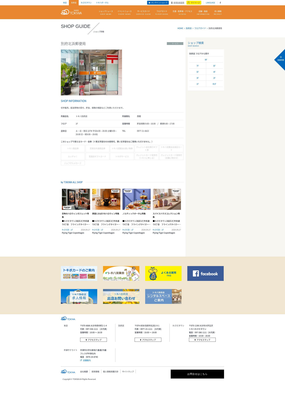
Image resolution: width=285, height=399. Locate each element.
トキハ (71, 11)
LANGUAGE (210, 2)
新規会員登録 (179, 2)
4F (214, 71)
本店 (65, 2)
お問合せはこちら (197, 374)
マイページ (195, 2)
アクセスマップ (94, 339)
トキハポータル (102, 2)
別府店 (73, 2)
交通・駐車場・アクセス (182, 12)
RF (206, 59)
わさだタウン (86, 2)
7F (198, 65)
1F (198, 83)
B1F (214, 83)
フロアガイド (161, 12)
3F (198, 77)
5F (198, 71)
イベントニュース (124, 12)
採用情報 (95, 371)
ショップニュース (106, 12)
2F (214, 77)
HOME (180, 28)
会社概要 (84, 371)
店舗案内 (87, 360)
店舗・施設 (203, 12)
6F (214, 65)
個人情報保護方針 (110, 371)
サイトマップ (128, 371)
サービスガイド (143, 12)
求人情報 (218, 12)
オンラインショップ (159, 2)
